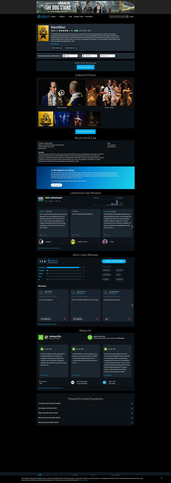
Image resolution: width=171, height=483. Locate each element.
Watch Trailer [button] (56, 48)
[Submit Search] (127, 16)
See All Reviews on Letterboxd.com (49, 248)
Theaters (62, 16)
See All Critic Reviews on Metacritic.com (50, 388)
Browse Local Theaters (85, 67)
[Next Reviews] (132, 226)
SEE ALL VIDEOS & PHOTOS (85, 132)
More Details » (55, 44)
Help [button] (70, 16)
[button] (70, 55)
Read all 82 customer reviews (47, 324)
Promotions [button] (89, 16)
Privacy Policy (83, 480)
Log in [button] (132, 16)
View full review (44, 375)
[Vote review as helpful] (107, 319)
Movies (53, 16)
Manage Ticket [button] (78, 16)
